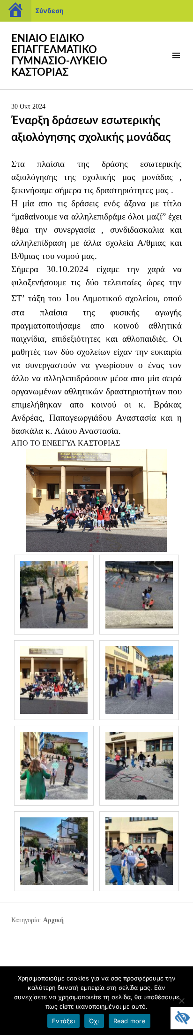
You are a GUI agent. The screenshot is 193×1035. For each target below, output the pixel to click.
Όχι (94, 1021)
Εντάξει (63, 1021)
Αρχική (53, 920)
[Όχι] (181, 1000)
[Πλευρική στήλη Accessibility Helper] (182, 1018)
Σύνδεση (49, 11)
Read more (129, 1021)
